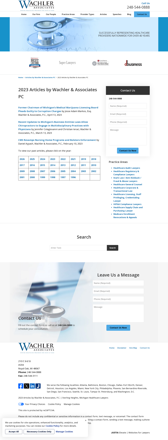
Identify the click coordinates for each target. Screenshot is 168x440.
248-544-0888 (138, 7)
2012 (73, 165)
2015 (42, 165)
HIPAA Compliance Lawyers (127, 204)
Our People (51, 14)
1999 (42, 177)
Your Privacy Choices (35, 404)
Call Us (146, 3)
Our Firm (36, 14)
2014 (52, 165)
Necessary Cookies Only (39, 431)
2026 (22, 159)
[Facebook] (20, 386)
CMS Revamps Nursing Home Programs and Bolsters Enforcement (57, 140)
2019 (83, 159)
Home (24, 14)
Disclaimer (121, 348)
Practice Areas (68, 14)
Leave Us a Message (118, 275)
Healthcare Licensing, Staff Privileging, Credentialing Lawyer (127, 197)
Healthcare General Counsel (127, 184)
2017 (22, 165)
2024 (42, 159)
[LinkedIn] (32, 386)
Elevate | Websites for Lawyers (130, 432)
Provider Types (87, 14)
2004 (73, 171)
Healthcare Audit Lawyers (126, 168)
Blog (129, 14)
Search (112, 248)
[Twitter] (26, 386)
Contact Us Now (127, 150)
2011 (83, 165)
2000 (32, 177)
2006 (52, 171)
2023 (52, 159)
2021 (73, 159)
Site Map (133, 348)
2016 (32, 165)
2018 (93, 159)
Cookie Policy (54, 404)
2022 (62, 159)
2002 (93, 171)
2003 (83, 171)
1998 (52, 177)
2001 (22, 177)
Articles (103, 14)
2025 (32, 159)
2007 (42, 171)
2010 (93, 165)
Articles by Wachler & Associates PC (40, 77)
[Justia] (38, 386)
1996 (73, 177)
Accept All (14, 431)
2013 (62, 165)
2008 (32, 171)
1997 (62, 177)
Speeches (117, 14)
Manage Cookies (72, 404)
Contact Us (142, 14)
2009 (22, 171)
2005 (62, 171)
